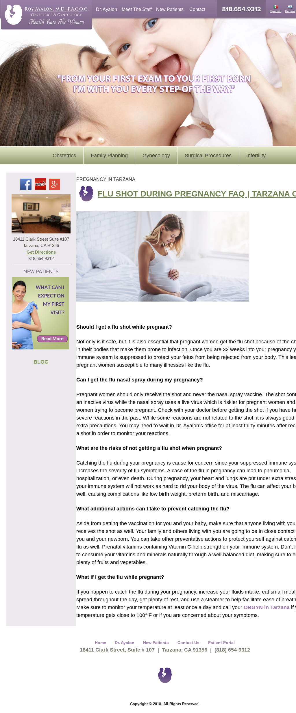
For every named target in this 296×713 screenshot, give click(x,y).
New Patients (170, 9)
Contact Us (188, 642)
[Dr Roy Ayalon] (43, 16)
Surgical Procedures (208, 155)
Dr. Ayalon (106, 9)
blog (41, 362)
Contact (197, 9)
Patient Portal (221, 642)
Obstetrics (64, 155)
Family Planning (109, 155)
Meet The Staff (136, 9)
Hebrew (290, 11)
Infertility (256, 155)
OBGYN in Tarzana (267, 607)
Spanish (275, 11)
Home (100, 642)
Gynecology (156, 155)
